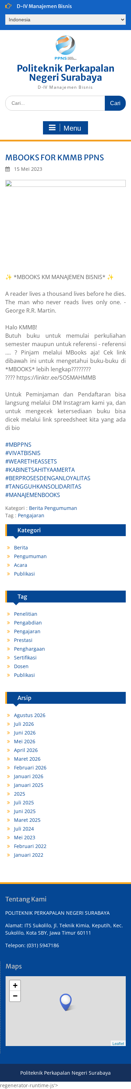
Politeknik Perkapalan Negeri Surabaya (66, 73)
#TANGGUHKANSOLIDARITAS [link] (43, 486)
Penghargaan (29, 648)
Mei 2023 (24, 837)
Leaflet (118, 1043)
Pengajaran (31, 515)
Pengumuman (60, 508)
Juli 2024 (24, 828)
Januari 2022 (28, 855)
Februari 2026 (30, 767)
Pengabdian (28, 622)
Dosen (21, 666)
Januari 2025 (28, 785)
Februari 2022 (30, 846)
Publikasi (24, 573)
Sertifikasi (25, 657)
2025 (19, 793)
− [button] (15, 996)
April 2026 (26, 750)
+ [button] (15, 985)
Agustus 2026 (29, 715)
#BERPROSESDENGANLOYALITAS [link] (47, 478)
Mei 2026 (24, 741)
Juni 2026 (25, 732)
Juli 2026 (24, 724)
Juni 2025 (25, 811)
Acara (20, 565)
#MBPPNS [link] (18, 444)
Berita (36, 508)
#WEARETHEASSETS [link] (31, 461)
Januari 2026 (28, 776)
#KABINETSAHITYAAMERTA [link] (40, 470)
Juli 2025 (24, 802)
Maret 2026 (27, 758)
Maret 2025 (27, 820)
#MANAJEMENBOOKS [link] (32, 495)
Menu (72, 128)
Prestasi (23, 640)
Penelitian (25, 614)
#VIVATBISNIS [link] (23, 453)
